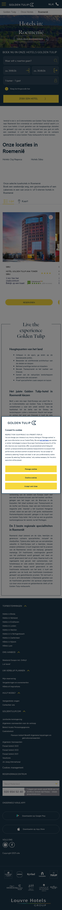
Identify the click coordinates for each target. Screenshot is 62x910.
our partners (44, 440)
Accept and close (31, 486)
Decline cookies (31, 477)
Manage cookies (31, 468)
